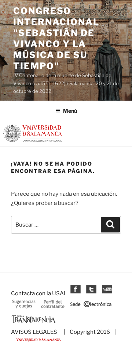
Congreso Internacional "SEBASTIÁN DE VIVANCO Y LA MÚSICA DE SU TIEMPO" (56, 38)
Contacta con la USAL (39, 293)
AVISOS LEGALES (34, 332)
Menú (70, 111)
